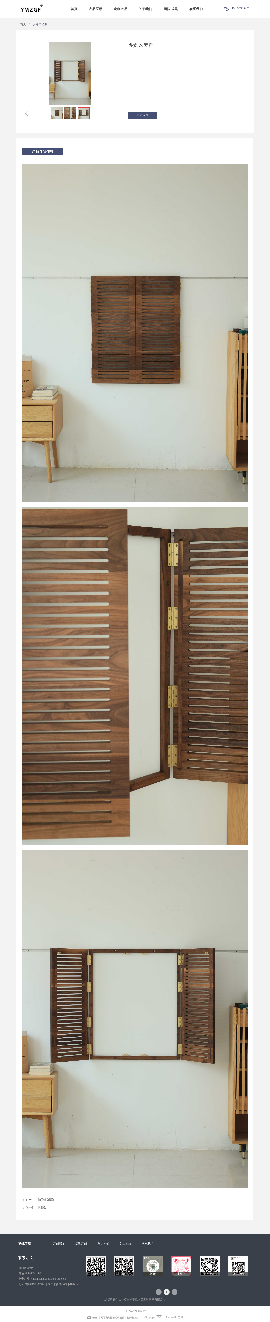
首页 (23, 24)
